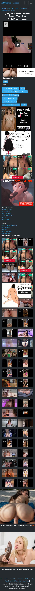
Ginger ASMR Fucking (10, 95)
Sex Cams (15, 8)
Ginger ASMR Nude (9, 98)
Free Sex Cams (5, 579)
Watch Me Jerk (6, 213)
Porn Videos (23, 8)
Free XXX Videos (6, 232)
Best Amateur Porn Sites (9, 225)
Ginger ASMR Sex (20, 92)
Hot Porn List (16, 579)
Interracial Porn (24, 581)
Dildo (23, 88)
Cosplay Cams (5, 8)
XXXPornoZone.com (10, 3)
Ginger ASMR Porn (9, 102)
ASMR (5, 82)
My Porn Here (5, 211)
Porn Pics (4, 229)
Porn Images (5, 219)
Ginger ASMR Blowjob (10, 88)
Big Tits (24, 105)
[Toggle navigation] (31, 3)
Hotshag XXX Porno (7, 10)
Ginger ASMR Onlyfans (11, 105)
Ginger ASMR (7, 92)
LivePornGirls (5, 234)
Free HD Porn (25, 579)
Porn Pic (4, 217)
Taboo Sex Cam (6, 209)
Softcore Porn (5, 227)
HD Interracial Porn (7, 215)
